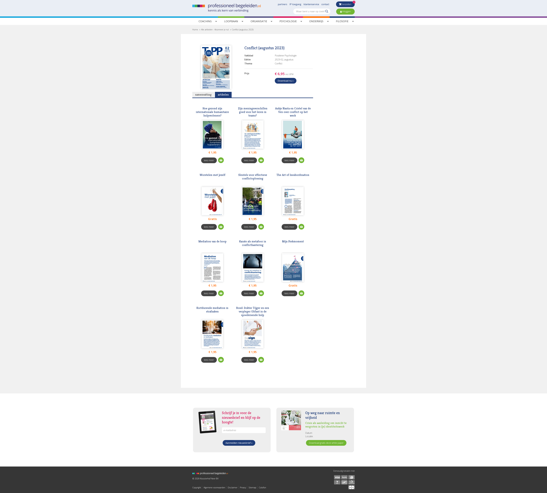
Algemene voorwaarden (214, 487)
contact (325, 4)
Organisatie (259, 21)
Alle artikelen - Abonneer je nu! (215, 29)
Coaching (205, 21)
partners (282, 4)
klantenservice (311, 4)
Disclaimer (232, 487)
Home (195, 29)
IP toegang (295, 4)
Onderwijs (316, 21)
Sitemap (252, 487)
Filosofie (342, 21)
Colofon (262, 487)
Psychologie (288, 21)
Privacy (243, 487)
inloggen (346, 11)
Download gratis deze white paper (326, 442)
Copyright (196, 487)
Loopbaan (231, 21)
